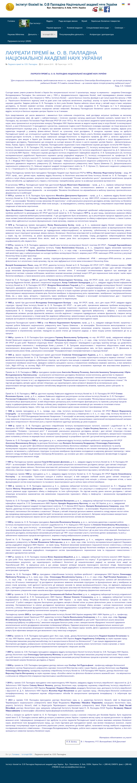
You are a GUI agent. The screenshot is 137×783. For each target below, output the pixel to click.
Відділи (49, 21)
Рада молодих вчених (68, 21)
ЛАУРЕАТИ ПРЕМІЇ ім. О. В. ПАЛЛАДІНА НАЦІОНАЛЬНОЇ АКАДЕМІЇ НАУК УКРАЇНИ (54, 55)
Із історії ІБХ (48, 34)
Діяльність (32, 34)
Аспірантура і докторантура (102, 34)
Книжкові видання (74, 27)
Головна (11, 21)
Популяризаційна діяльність (71, 34)
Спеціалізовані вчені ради (97, 27)
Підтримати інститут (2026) (19, 41)
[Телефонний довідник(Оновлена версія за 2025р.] (95, 9)
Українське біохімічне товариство (105, 21)
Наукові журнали (54, 27)
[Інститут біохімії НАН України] (62, 7)
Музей (84, 21)
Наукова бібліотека (16, 34)
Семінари (119, 27)
